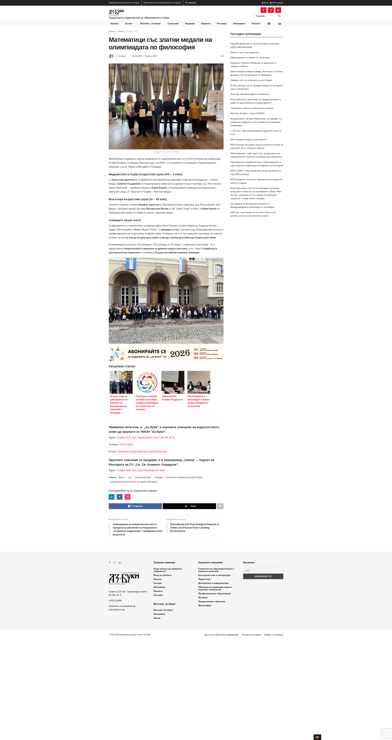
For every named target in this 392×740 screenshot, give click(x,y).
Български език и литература (214, 575)
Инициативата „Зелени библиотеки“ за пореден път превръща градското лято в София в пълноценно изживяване (256, 122)
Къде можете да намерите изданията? (168, 570)
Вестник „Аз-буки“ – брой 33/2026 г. (248, 113)
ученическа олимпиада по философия (184, 477)
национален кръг (143, 477)
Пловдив (159, 477)
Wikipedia (192, 3)
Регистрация (277, 3)
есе (130, 477)
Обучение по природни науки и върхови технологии (215, 588)
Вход (266, 3)
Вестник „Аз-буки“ (150, 23)
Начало (114, 23)
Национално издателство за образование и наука (139, 17)
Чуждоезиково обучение (211, 601)
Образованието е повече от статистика (250, 57)
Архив (157, 618)
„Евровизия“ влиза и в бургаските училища (251, 108)
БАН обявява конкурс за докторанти (248, 139)
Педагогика (204, 579)
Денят (122, 477)
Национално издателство (124, 3)
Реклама (221, 23)
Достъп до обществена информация (221, 635)
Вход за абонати (163, 575)
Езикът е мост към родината (244, 52)
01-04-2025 (137, 56)
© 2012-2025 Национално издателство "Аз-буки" (130, 635)
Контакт (256, 23)
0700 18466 (126, 444)
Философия (204, 605)
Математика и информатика (213, 583)
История (202, 597)
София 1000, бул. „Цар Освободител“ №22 (141, 470)
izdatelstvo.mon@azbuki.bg (132, 451)
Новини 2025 (132, 31)
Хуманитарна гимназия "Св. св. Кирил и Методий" (133, 482)
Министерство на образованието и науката (162, 3)
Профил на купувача (273, 635)
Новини (121, 31)
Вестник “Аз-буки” (163, 610)
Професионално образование (214, 593)
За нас (128, 23)
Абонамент (239, 23)
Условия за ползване (251, 635)
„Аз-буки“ (122, 56)
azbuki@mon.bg (158, 451)
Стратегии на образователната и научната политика (216, 570)
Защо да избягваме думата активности (250, 94)
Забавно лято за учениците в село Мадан (251, 80)
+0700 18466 (115, 600)
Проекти (205, 23)
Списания (173, 23)
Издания (190, 23)
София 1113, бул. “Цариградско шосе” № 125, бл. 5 (145, 437)
